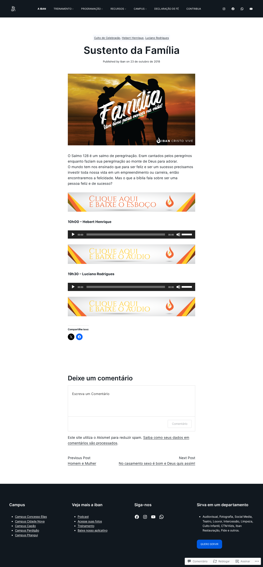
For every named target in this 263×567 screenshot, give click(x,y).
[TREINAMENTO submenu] (73, 8)
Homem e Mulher (82, 463)
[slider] (187, 234)
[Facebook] (233, 8)
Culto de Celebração (107, 37)
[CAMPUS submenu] (146, 8)
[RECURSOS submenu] (125, 8)
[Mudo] (178, 234)
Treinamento (86, 526)
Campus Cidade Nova (30, 521)
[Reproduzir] (73, 234)
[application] (131, 234)
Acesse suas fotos (90, 521)
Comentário (179, 423)
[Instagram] (224, 8)
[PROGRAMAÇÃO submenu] (102, 8)
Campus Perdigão (27, 530)
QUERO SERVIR (209, 544)
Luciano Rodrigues (157, 37)
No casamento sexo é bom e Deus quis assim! (157, 463)
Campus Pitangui (26, 535)
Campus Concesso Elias (31, 516)
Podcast (83, 516)
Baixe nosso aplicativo (92, 530)
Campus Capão (25, 526)
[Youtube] (251, 8)
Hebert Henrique (133, 37)
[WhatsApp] (242, 8)
